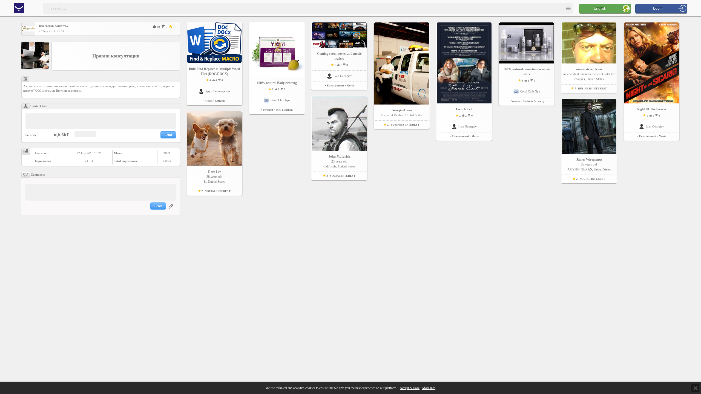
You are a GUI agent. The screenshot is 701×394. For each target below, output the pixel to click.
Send (168, 135)
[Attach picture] (171, 209)
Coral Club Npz (280, 100)
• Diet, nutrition (283, 109)
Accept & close (410, 388)
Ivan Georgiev (343, 75)
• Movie (349, 85)
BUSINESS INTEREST (405, 124)
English (600, 8)
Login (658, 8)
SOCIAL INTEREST (218, 191)
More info (428, 388)
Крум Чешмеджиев (217, 91)
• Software (219, 100)
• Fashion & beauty (533, 101)
